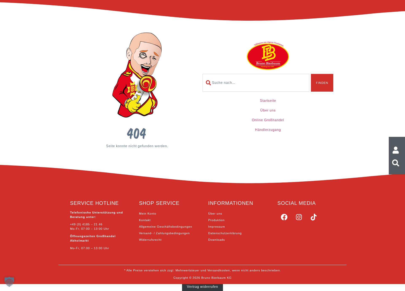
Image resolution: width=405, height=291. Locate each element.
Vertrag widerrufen (202, 286)
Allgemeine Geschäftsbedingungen (165, 226)
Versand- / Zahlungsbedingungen (164, 233)
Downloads (216, 239)
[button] (9, 281)
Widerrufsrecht (150, 239)
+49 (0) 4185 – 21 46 (86, 224)
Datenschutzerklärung (225, 233)
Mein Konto (147, 213)
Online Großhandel (268, 120)
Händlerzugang (268, 130)
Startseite (268, 100)
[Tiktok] (313, 217)
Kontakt (145, 220)
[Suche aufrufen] (397, 163)
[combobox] (255, 83)
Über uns (268, 110)
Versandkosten (218, 270)
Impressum (216, 226)
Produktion (216, 220)
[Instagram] (299, 217)
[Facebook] (284, 217)
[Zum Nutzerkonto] (397, 150)
